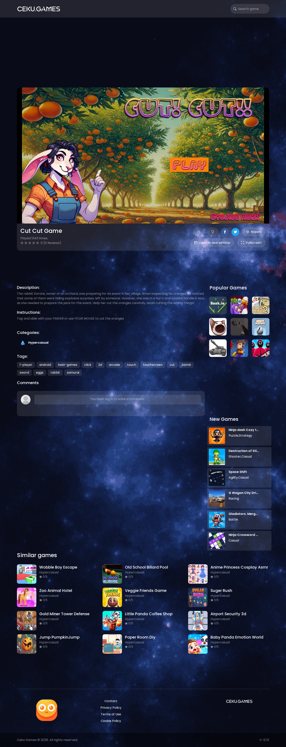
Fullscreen (253, 242)
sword (24, 372)
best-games (67, 365)
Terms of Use (111, 714)
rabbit (55, 372)
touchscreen (153, 365)
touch (131, 365)
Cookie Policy (111, 721)
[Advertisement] (143, 52)
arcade (114, 365)
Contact (110, 701)
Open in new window (214, 242)
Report (256, 232)
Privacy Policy (110, 707)
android (45, 365)
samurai (73, 372)
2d (100, 365)
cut (172, 365)
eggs (39, 372)
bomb (186, 365)
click (87, 365)
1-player (26, 365)
